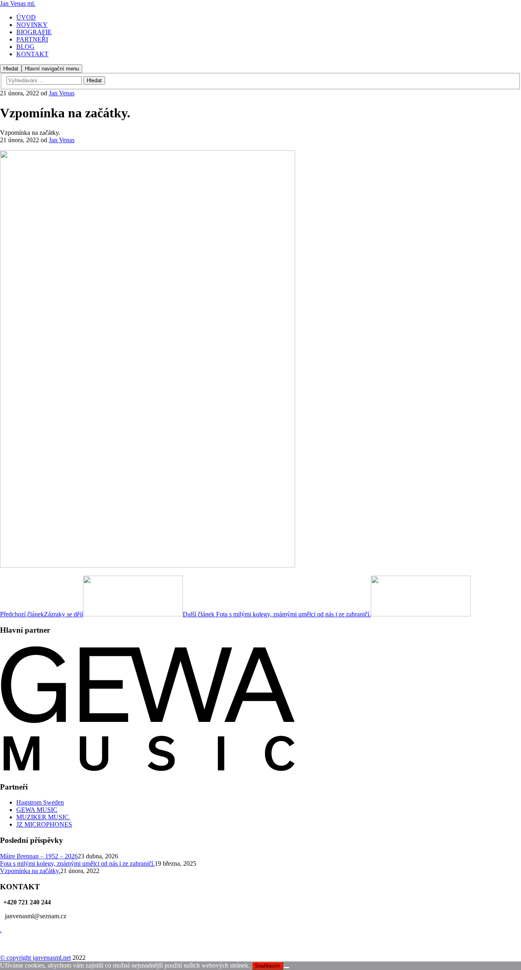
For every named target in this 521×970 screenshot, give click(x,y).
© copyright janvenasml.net (35, 957)
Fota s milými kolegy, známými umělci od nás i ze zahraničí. (77, 863)
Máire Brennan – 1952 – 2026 (39, 856)
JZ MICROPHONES (44, 824)
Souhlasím (267, 966)
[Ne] (286, 967)
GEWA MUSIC (36, 809)
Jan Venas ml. (17, 3)
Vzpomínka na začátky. (30, 870)
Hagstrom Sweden (40, 802)
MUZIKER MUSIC (43, 817)
